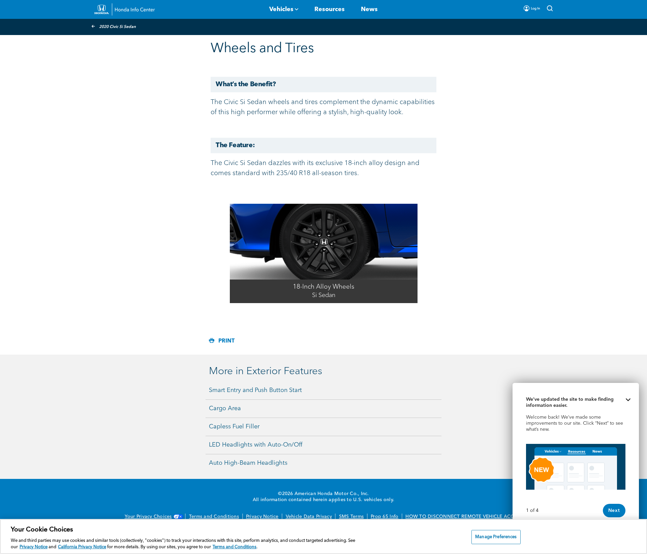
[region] (323, 536)
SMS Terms (351, 516)
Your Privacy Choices (148, 516)
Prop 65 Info (384, 516)
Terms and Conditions (214, 516)
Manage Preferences (496, 537)
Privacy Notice (262, 516)
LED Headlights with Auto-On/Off (255, 445)
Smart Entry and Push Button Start (255, 390)
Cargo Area (225, 408)
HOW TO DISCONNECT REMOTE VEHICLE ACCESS (463, 516)
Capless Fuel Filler (234, 427)
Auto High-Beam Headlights (248, 463)
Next (614, 510)
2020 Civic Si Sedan (117, 27)
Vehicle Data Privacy (309, 516)
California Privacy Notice (82, 547)
